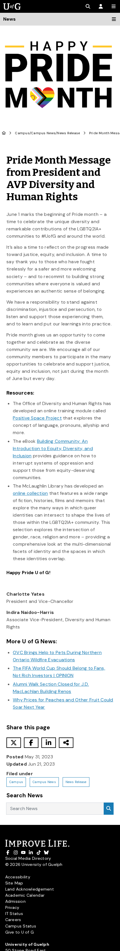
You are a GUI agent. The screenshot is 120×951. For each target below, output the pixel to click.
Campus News (43, 133)
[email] (66, 742)
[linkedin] (48, 742)
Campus (22, 133)
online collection (30, 493)
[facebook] (31, 742)
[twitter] (13, 742)
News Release (68, 133)
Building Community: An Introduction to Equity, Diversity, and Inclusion (53, 448)
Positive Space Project (37, 418)
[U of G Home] (4, 133)
